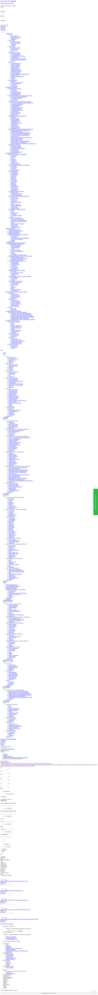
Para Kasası (11, 502)
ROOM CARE (4, 881)
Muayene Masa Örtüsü (13, 425)
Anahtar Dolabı (12, 650)
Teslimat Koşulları (10, 954)
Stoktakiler (4, 849)
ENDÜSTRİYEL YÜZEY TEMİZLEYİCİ (18, 467)
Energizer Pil (11, 683)
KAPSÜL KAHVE (13, 399)
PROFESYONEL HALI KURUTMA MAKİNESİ (19, 693)
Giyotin (10, 608)
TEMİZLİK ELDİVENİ (14, 459)
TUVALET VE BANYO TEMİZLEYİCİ (17, 472)
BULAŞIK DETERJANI (14, 431)
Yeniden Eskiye (4, 865)
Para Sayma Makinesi (13, 610)
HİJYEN (5, 581)
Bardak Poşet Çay (12, 357)
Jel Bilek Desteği (12, 625)
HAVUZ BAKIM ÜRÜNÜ (14, 476)
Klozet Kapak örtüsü (13, 426)
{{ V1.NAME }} (8, 808)
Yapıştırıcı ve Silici (12, 556)
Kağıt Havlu (11, 422)
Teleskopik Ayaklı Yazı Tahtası (15, 574)
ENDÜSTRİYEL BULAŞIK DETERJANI (18, 471)
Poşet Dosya (11, 503)
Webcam (10, 711)
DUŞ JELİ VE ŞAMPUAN (14, 594)
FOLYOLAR (11, 434)
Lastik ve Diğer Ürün (13, 552)
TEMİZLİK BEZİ (12, 454)
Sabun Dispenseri (12, 489)
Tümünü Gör (11, 362)
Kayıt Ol (2, 743)
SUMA (2, 900)
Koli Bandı (11, 513)
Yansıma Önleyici (12, 718)
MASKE (10, 595)
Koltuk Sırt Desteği (13, 626)
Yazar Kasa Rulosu (13, 514)
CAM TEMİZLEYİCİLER (14, 444)
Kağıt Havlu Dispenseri (13, 485)
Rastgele (2, 870)
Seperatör (11, 504)
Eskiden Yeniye (4, 866)
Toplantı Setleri (12, 575)
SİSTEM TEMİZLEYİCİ (14, 477)
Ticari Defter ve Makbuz (14, 564)
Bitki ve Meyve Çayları (13, 358)
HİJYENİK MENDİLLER (11, 587)
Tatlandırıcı (11, 367)
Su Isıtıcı (10, 644)
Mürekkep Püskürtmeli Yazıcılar (15, 726)
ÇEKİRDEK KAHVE (13, 389)
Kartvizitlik (11, 499)
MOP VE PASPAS (13, 455)
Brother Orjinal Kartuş (13, 675)
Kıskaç (10, 551)
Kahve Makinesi (12, 642)
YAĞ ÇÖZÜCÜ (12, 432)
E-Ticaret (45, 993)
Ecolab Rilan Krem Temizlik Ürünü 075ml (14, 890)
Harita (10, 572)
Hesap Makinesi (12, 549)
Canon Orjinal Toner (13, 666)
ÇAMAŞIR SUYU (13, 441)
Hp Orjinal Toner (12, 665)
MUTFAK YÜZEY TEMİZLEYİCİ (16, 430)
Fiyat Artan (3, 868)
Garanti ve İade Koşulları (11, 958)
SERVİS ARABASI (13, 462)
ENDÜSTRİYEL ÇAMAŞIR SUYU (16, 479)
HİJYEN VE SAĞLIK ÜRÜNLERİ (13, 948)
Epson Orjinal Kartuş (13, 674)
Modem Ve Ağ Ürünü (13, 710)
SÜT (10, 375)
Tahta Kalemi (11, 533)
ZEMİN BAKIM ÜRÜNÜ (14, 468)
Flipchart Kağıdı (12, 562)
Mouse (10, 706)
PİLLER (10, 734)
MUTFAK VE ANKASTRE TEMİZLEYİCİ (18, 470)
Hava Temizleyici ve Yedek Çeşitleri (16, 614)
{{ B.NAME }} (8, 824)
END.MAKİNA (6, 686)
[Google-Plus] (12, 939)
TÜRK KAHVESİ (13, 393)
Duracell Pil (11, 681)
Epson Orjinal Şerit (13, 678)
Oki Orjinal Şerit (12, 677)
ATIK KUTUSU (12, 461)
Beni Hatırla (5, 749)
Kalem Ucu (11, 523)
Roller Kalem (11, 531)
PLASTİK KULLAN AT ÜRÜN (16, 381)
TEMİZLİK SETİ (12, 464)
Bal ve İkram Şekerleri (13, 364)
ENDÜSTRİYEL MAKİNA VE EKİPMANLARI (16, 950)
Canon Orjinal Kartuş (13, 673)
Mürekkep (11, 528)
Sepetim (7, 965)
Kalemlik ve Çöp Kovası (14, 550)
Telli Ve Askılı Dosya (13, 507)
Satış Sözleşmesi (9, 956)
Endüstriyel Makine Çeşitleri (15, 618)
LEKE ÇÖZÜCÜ (12, 473)
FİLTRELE (3, 857)
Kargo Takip (3, 741)
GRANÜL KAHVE (13, 391)
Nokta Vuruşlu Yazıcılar (14, 727)
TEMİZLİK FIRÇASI (13, 456)
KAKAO (11, 404)
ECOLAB (3, 890)
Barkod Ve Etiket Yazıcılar (14, 728)
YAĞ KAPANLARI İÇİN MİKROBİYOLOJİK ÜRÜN (21, 480)
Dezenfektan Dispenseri (14, 484)
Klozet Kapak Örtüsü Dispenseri (15, 486)
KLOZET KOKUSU (13, 447)
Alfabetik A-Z (3, 863)
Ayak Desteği (11, 629)
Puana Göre (3, 871)
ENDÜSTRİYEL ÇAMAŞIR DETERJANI (18, 478)
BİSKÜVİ (11, 409)
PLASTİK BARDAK (13, 380)
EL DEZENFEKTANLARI (12, 584)
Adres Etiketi (11, 510)
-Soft (43, 993)
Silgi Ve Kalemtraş (12, 532)
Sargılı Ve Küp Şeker (13, 365)
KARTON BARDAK (13, 379)
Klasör (10, 501)
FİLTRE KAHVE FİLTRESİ (15, 403)
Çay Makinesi (11, 643)
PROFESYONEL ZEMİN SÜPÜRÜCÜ (17, 696)
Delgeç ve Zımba (12, 546)
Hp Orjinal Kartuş (12, 672)
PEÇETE (11, 386)
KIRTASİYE (6, 493)
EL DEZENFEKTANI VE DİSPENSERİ (17, 593)
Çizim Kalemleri (12, 519)
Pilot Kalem (11, 529)
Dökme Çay (11, 361)
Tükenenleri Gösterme (7, 875)
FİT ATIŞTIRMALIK (13, 411)
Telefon (10, 612)
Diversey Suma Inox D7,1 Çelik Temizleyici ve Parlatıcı (16, 900)
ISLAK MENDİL (12, 590)
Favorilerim (3, 740)
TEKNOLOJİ (6, 700)
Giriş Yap (2, 742)
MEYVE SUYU (12, 373)
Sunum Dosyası (12, 505)
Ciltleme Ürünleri (12, 637)
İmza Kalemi (11, 521)
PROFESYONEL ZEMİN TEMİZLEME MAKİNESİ (20, 695)
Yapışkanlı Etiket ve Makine (14, 620)
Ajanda (10, 559)
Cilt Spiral (11, 638)
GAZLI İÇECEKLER (13, 371)
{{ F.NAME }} (8, 846)
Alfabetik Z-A (4, 864)
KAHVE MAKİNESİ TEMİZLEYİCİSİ (17, 400)
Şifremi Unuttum (11, 749)
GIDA (4, 352)
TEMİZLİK (5, 417)
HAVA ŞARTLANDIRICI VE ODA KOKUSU (19, 474)
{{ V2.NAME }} (8, 816)
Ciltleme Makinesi (12, 607)
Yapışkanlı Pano (12, 576)
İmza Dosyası (11, 498)
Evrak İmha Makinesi (13, 605)
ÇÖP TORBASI (12, 458)
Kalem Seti (11, 522)
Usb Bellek (11, 715)
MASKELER (9, 598)
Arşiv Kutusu (11, 511)
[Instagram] (10, 938)
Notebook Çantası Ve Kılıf (14, 709)
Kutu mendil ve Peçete (13, 424)
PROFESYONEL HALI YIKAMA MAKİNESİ (19, 692)
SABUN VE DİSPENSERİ (14, 442)
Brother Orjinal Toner (13, 667)
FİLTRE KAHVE (12, 394)
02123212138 (9, 972)
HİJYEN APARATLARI (11, 588)
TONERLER (11, 732)
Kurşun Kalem (12, 527)
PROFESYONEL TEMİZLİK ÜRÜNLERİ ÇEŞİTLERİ (15, 757)
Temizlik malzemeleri (7, 756)
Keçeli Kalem (11, 525)
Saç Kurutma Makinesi (13, 655)
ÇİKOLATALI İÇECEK (14, 397)
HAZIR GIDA (12, 413)
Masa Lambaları (12, 649)
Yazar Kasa (11, 613)
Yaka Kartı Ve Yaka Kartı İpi (15, 636)
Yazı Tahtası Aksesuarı (13, 577)
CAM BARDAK (12, 382)
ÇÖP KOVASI (12, 460)
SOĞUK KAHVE (12, 401)
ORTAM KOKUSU (13, 448)
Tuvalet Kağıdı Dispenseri (14, 490)
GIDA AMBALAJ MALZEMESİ (16, 385)
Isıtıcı (10, 651)
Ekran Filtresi (11, 720)
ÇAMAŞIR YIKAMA (13, 443)
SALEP (10, 405)
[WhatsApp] (11, 936)
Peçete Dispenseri (12, 487)
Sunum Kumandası (13, 714)
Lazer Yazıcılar (12, 723)
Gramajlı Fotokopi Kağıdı (14, 540)
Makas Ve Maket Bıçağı (14, 553)
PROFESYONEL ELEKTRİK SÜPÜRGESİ (18, 691)
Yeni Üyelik (8, 962)
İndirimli (4, 850)
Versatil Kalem (12, 535)
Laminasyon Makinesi (13, 606)
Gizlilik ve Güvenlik (10, 959)
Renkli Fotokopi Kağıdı (14, 541)
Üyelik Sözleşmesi (10, 955)
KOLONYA (11, 592)
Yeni (3, 851)
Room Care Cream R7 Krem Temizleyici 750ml (17, 881)
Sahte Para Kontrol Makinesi (15, 611)
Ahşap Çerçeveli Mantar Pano (15, 569)
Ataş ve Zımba (12, 545)
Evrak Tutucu (11, 627)
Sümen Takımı (12, 555)
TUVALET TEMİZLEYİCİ (15, 438)
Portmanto (11, 653)
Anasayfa (5, 754)
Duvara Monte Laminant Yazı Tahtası (16, 571)
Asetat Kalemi (12, 517)
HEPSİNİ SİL (3, 800)
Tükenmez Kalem (12, 534)
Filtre (2, 858)
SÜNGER (11, 453)
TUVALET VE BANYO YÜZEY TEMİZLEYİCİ (19, 437)
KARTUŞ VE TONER (8, 660)
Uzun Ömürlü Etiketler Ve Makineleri (16, 619)
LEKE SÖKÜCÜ (12, 446)
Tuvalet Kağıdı (12, 423)
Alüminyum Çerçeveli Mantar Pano (16, 570)
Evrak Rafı (11, 547)
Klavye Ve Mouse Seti (13, 708)
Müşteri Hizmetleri (10, 967)
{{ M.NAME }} (8, 831)
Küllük (10, 654)
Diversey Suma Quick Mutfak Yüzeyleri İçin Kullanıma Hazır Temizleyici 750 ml (21, 919)
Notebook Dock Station (14, 712)
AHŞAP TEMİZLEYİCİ (14, 440)
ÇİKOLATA (11, 412)
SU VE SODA (12, 374)
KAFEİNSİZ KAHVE (13, 398)
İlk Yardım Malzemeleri (13, 648)
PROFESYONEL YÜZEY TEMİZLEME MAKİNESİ (20, 697)
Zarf (9, 565)
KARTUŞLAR (12, 733)
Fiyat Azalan (3, 869)
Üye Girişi (8, 964)
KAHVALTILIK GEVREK (15, 410)
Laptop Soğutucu (12, 630)
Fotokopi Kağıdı (12, 539)
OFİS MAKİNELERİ (8, 600)
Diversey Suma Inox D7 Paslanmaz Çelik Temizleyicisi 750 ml (17, 909)
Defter (10, 560)
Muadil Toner (11, 668)
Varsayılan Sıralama (5, 872)
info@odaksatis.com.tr (10, 973)
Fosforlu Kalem (12, 520)
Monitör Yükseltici (12, 624)
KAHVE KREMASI (13, 392)
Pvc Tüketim (11, 635)
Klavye (10, 705)
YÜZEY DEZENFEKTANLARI (13, 586)
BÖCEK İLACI (12, 449)
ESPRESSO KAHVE (13, 395)
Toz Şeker (11, 368)
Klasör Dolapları (12, 656)
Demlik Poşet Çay (12, 359)
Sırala (2, 874)
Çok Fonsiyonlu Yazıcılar (14, 724)
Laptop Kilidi (11, 631)
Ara (14, 5)
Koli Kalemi (11, 526)
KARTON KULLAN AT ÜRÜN (16, 383)
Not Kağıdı (11, 563)
